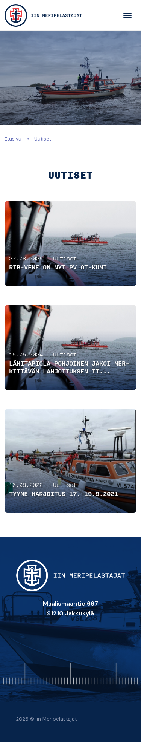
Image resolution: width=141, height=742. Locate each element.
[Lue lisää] (70, 243)
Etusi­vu (13, 139)
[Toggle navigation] (127, 15)
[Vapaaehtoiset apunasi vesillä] (43, 15)
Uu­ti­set (65, 259)
